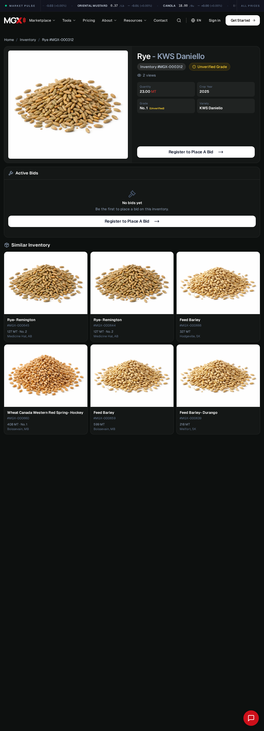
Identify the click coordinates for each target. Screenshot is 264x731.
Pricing (89, 20)
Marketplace (40, 20)
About (107, 20)
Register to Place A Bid (191, 152)
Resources (133, 20)
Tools (66, 20)
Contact (161, 20)
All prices (250, 5)
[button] (68, 105)
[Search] (179, 20)
